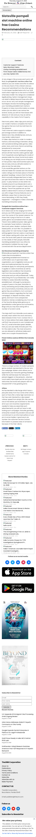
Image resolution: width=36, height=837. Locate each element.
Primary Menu (7, 10)
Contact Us (6, 775)
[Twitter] (12, 562)
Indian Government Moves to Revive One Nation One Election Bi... (16, 509)
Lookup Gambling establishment (15, 69)
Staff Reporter (24, 33)
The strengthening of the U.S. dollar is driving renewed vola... (16, 533)
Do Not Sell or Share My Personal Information (17, 833)
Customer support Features (13, 65)
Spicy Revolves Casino (11, 67)
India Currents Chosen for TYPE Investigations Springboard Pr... (14, 541)
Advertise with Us (8, 779)
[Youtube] (23, 562)
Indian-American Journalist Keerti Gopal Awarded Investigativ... (18, 550)
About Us (5, 766)
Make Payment (7, 782)
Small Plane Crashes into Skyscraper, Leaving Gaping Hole (16, 492)
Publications (6, 768)
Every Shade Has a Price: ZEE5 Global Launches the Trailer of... (16, 518)
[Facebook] (7, 562)
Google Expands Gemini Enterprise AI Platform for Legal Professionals (15, 731)
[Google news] (28, 562)
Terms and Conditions (10, 773)
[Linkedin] (18, 562)
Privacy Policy (7, 770)
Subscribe (5, 777)
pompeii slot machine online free (20, 81)
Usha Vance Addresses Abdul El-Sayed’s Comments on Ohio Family (16, 723)
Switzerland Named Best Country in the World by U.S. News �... (17, 501)
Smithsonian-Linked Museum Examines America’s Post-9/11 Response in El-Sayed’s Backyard (17, 748)
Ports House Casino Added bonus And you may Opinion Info (16, 73)
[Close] (34, 819)
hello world (7, 525)
